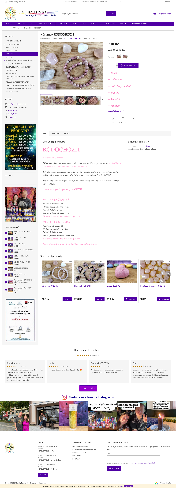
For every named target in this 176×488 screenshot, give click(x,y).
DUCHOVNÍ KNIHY (12, 92)
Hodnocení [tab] (56, 133)
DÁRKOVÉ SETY (11, 51)
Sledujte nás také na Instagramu (91, 397)
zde (121, 486)
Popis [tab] (45, 133)
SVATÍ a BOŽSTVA (12, 47)
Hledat (111, 14)
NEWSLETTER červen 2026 (47, 447)
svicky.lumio (12, 114)
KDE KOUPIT (76, 456)
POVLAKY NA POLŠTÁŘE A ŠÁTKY (17, 82)
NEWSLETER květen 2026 (47, 456)
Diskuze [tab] (67, 133)
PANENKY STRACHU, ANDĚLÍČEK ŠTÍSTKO (20, 85)
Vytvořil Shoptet (165, 483)
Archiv (43, 475)
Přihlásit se (114, 468)
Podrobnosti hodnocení (71, 38)
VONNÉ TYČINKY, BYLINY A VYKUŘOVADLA (20, 60)
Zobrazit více (88, 388)
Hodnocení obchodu (88, 350)
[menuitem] (9, 24)
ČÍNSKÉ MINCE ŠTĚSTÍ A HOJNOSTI (18, 88)
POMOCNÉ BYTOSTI (13, 44)
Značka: (89, 38)
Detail (67, 299)
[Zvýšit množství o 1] (117, 64)
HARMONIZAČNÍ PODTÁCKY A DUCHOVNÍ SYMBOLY (20, 78)
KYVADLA (9, 57)
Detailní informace (114, 111)
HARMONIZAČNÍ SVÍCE (13, 41)
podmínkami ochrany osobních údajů (142, 463)
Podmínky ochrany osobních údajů (95, 2)
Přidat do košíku (130, 65)
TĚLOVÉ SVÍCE (11, 73)
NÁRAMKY (9, 54)
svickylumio (12, 110)
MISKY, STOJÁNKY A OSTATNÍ (16, 64)
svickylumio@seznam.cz (17, 104)
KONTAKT (76, 459)
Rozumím (128, 486)
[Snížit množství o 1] (117, 66)
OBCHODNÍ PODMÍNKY (70, 2)
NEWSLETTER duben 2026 (47, 465)
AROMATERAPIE (11, 70)
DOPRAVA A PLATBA (79, 453)
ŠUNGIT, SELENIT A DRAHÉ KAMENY (18, 67)
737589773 (12, 117)
